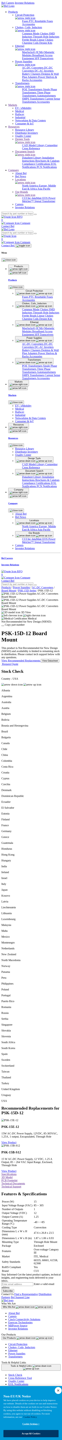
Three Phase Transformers (36, 94)
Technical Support (11, 1186)
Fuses (25, 21)
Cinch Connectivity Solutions (24, 1319)
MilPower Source (17, 1325)
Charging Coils (30, 42)
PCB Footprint (9, 1180)
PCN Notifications (47, 167)
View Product (8, 1142)
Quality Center (16, 1381)
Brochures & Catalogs (47, 160)
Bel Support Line (20, 1297)
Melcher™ (28, 201)
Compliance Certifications (36, 163)
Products (13, 11)
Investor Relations (24, 2)
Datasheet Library (32, 157)
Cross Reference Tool (20, 1378)
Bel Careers (7, 2)
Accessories (28, 24)
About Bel (14, 1313)
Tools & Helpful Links (22, 1366)
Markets (12, 104)
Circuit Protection (17, 1344)
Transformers (15, 1356)
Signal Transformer (44, 201)
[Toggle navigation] (23, 246)
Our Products (10, 1338)
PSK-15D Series (27, 590)
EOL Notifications (18, 1384)
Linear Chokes (45, 39)
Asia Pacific (43, 188)
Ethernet (12, 1350)
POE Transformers (32, 89)
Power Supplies (21, 587)
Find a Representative (26, 1294)
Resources (13, 126)
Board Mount (8, 590)
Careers (12, 1316)
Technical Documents (13, 1183)
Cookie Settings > (30, 1424)
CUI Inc (27, 198)
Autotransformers (46, 95)
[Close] (9, 260)
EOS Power (48, 198)
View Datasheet (50, 660)
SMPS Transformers (33, 98)
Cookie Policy (30, 1417)
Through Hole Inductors (46, 36)
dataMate (37, 198)
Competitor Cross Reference (40, 147)
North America (30, 185)
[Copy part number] (2, 625)
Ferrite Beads (29, 39)
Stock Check (15, 1374)
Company (13, 170)
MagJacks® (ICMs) (33, 52)
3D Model (7, 1177)
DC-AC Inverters (44, 70)
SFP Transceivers (44, 58)
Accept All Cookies (31, 1433)
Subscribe (8, 1291)
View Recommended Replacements (21, 660)
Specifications (9, 1174)
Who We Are (9, 1307)
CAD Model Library (33, 145)
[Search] (35, 214)
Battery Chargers (31, 73)
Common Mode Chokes (35, 33)
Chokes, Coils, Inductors (21, 1347)
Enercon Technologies (20, 1322)
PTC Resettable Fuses (41, 21)
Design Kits (45, 42)
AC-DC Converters (33, 67)
